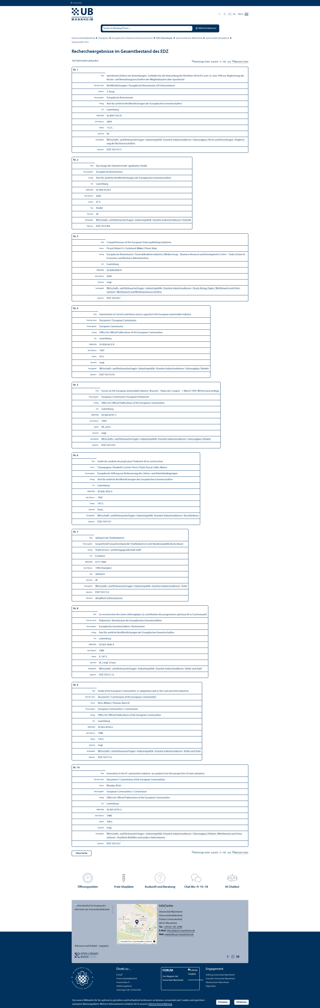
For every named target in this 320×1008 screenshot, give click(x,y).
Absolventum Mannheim (217, 982)
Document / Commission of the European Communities (127, 697)
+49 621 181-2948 (173, 927)
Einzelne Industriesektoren (177, 140)
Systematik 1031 (80, 42)
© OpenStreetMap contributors (142, 941)
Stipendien (211, 986)
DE (230, 14)
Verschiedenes (191, 515)
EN (234, 14)
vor (230, 62)
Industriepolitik (154, 140)
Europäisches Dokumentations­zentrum (132, 38)
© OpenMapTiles (125, 941)
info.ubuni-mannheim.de (181, 930)
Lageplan (104, 946)
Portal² (119, 975)
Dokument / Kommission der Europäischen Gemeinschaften (130, 620)
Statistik (186, 220)
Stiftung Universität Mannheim (220, 975)
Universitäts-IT (123, 982)
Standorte (103, 38)
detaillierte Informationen (109, 598)
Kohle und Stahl (193, 669)
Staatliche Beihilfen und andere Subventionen (141, 837)
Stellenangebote (124, 986)
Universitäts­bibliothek (83, 38)
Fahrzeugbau (200, 140)
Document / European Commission (117, 320)
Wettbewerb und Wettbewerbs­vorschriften (139, 292)
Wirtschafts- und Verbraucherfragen (125, 140)
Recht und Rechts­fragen (220, 140)
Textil (184, 586)
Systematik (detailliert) (217, 38)
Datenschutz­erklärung (160, 1004)
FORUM (168, 970)
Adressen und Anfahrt (86, 946)
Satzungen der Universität (128, 990)
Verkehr (205, 368)
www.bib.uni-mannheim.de (179, 934)
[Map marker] (137, 922)
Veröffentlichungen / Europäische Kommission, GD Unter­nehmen (141, 85)
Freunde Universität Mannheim (220, 979)
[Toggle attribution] (154, 941)
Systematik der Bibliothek (189, 38)
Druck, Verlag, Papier (203, 288)
